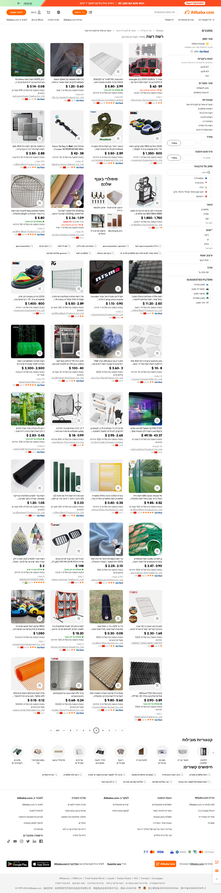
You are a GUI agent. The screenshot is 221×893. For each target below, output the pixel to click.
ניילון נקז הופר (107, 782)
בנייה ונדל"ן (146, 30)
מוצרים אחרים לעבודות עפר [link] (98, 30)
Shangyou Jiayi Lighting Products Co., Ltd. (145, 449)
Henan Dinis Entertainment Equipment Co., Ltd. (27, 644)
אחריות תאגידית (207, 817)
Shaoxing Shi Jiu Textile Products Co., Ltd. (67, 97)
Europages (157, 878)
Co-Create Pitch (206, 810)
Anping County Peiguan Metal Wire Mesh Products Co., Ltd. (67, 313)
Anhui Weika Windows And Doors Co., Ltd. (67, 377)
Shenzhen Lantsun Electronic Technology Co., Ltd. (145, 100)
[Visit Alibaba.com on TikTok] (9, 841)
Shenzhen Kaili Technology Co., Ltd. (27, 449)
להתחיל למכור (36, 810)
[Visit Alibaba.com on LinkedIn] (34, 841)
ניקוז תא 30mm (104, 253)
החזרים (82, 823)
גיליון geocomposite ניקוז (146, 246)
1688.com (77, 878)
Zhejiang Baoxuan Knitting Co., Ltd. (106, 579)
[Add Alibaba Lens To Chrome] (165, 864)
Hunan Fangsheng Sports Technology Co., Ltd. (67, 442)
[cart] (48, 12)
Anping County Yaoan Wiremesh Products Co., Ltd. (27, 512)
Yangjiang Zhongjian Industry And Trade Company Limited (106, 442)
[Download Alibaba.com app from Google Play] (17, 864)
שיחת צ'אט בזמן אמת (75, 810)
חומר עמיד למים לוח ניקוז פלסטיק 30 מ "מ (139, 253)
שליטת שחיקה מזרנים (133, 782)
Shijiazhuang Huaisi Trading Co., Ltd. (27, 96)
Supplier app (114, 864)
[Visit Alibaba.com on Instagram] (21, 841)
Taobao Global (124, 878)
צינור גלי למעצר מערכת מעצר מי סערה (105, 775)
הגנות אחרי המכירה (162, 823)
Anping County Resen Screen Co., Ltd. (106, 707)
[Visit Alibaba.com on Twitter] (28, 841)
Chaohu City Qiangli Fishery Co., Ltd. (106, 377)
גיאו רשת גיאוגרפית (171, 775)
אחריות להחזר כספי (162, 810)
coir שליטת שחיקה (160, 782)
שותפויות (38, 829)
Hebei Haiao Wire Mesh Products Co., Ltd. (145, 509)
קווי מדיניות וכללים (163, 835)
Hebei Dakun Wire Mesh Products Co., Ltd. (67, 512)
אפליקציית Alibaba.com (66, 864)
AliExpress (64, 878)
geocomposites (23, 246)
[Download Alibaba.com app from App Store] (41, 864)
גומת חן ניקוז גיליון (85, 246)
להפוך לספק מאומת (33, 823)
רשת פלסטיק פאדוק (198, 775)
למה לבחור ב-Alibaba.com (202, 804)
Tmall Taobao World (94, 878)
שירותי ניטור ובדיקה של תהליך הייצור (154, 829)
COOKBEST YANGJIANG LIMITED (145, 643)
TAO (136, 878)
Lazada (110, 878)
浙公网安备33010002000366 (163, 888)
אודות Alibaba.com (205, 797)
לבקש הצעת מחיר (120, 810)
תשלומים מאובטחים (162, 804)
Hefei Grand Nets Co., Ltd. (31, 382)
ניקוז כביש (44, 246)
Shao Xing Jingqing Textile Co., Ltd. (67, 234)
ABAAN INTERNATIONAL (31, 579)
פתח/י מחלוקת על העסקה (73, 817)
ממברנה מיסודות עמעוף (142, 775)
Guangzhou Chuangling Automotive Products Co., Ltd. (106, 314)
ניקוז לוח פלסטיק (71, 775)
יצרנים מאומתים (121, 804)
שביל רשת (62, 246)
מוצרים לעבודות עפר (126, 30)
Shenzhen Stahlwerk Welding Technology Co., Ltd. (145, 224)
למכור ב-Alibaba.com (32, 804)
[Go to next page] (51, 730)
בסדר (174, 143)
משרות (211, 823)
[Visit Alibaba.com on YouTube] (15, 841)
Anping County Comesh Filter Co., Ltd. (145, 379)
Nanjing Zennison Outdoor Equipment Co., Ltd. (106, 160)
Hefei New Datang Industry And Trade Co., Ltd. (145, 572)
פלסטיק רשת (82, 253)
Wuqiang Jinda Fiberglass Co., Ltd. (27, 710)
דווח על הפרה (79, 835)
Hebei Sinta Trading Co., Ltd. (148, 716)
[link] (217, 862)
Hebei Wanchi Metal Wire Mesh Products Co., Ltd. (27, 231)
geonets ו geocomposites (114, 246)
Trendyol (145, 878)
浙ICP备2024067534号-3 (193, 888)
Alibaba (159, 30)
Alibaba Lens (197, 864)
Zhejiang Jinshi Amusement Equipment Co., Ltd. (145, 160)
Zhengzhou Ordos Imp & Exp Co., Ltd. (106, 509)
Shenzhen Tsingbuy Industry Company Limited (106, 100)
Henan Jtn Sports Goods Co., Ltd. (67, 647)
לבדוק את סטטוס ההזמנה (31, 817)
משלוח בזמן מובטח (162, 817)
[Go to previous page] (122, 730)
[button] (90, 12)
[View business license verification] (139, 888)
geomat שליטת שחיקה (56, 253)
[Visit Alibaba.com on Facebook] (41, 841)
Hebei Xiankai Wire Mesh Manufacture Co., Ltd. (106, 643)
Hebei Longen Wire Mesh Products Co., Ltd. (145, 310)
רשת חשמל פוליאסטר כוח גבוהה (192, 782)
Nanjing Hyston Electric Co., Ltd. (67, 164)
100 (57, 730)
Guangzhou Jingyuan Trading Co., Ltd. (67, 579)
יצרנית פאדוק (48, 775)
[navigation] (190, 381)
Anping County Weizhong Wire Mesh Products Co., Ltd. (27, 164)
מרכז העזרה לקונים (77, 804)
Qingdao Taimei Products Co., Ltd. (67, 710)
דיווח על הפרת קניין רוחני (74, 829)
